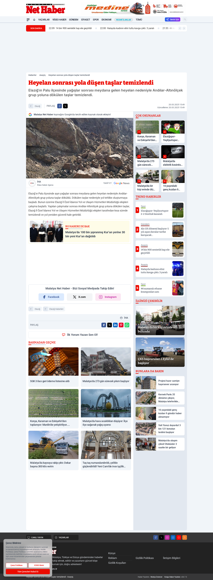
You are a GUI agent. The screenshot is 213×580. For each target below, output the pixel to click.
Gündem (73, 19)
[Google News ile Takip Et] (121, 183)
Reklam (112, 558)
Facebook (53, 296)
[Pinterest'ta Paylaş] (121, 325)
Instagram (111, 296)
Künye (111, 553)
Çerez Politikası (16, 565)
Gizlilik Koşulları (117, 562)
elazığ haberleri (56, 309)
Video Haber (59, 19)
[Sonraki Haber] (184, 28)
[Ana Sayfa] (34, 20)
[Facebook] (155, 537)
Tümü (139, 19)
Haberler (32, 75)
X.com (82, 296)
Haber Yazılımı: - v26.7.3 (162, 577)
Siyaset (85, 19)
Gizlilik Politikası (145, 558)
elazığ (37, 106)
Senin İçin (174, 19)
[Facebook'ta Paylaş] (59, 106)
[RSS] (184, 537)
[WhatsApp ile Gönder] (127, 325)
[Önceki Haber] (180, 28)
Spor (96, 19)
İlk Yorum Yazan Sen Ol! (82, 334)
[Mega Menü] (28, 19)
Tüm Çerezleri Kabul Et (27, 571)
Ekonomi (106, 19)
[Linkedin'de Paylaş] (115, 325)
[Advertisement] (12, 66)
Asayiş (42, 75)
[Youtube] (178, 537)
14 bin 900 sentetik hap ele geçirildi (69, 28)
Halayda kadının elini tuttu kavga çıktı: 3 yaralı (126, 28)
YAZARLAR (64, 537)
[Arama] (185, 19)
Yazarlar (44, 19)
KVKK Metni (39, 565)
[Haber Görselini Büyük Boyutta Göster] (79, 148)
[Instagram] (167, 537)
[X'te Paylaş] (65, 106)
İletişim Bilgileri (171, 558)
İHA (45, 183)
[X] (161, 537)
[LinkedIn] (173, 537)
